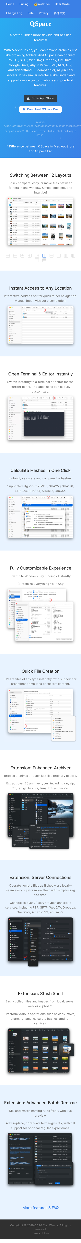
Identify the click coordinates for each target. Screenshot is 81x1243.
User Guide (62, 4)
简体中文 (59, 13)
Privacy (44, 13)
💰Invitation (42, 4)
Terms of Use (40, 1233)
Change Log (14, 13)
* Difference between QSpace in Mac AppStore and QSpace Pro (40, 148)
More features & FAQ (40, 1207)
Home (10, 4)
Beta (31, 13)
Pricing (24, 4)
